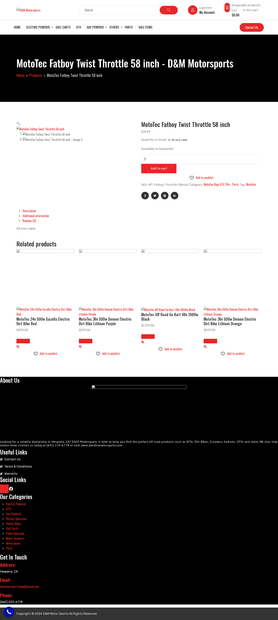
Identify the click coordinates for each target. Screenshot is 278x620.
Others (114, 27)
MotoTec (251, 184)
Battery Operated (16, 518)
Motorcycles (13, 543)
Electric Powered (38, 27)
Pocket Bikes (13, 523)
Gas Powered (95, 27)
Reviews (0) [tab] (29, 220)
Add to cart (159, 168)
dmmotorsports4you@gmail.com (19, 586)
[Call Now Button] (9, 612)
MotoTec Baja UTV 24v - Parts (221, 184)
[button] (18, 123)
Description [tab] (29, 211)
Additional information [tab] (36, 216)
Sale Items (145, 27)
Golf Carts (63, 27)
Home (17, 27)
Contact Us (251, 27)
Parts (129, 27)
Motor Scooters (15, 538)
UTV (78, 27)
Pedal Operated (15, 533)
